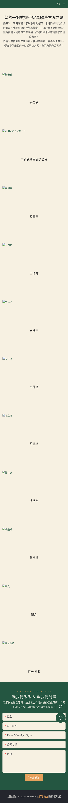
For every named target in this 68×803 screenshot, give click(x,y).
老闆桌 (34, 216)
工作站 (34, 273)
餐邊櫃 (34, 557)
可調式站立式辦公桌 (34, 159)
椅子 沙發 (34, 671)
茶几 (34, 614)
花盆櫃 (34, 444)
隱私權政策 (54, 796)
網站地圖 (43, 796)
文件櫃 (34, 387)
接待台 (34, 501)
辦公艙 (34, 102)
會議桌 (34, 330)
